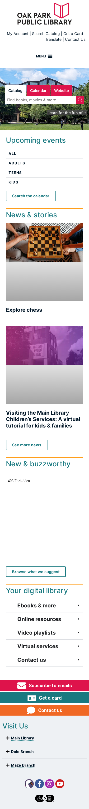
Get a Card (73, 33)
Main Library (22, 738)
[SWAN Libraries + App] (29, 783)
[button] (44, 738)
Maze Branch (23, 765)
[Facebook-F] (39, 783)
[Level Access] (44, 798)
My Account (17, 33)
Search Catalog (46, 33)
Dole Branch (22, 751)
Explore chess (24, 309)
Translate (53, 39)
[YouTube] (59, 783)
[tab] (15, 90)
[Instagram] (49, 783)
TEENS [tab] (15, 172)
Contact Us (75, 39)
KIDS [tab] (13, 182)
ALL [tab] (13, 153)
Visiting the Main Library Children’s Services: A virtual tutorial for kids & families (43, 419)
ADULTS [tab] (17, 163)
